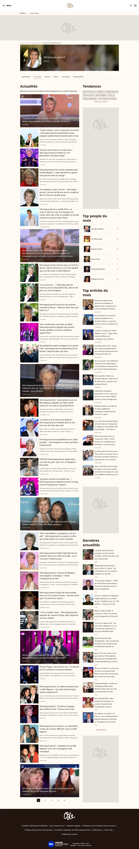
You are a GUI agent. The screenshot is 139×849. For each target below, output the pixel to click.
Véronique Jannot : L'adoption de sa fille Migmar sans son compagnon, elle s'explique (57, 748)
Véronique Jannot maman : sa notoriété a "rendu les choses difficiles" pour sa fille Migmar (58, 729)
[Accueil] (70, 6)
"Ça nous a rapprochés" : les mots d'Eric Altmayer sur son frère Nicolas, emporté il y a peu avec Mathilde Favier (105, 627)
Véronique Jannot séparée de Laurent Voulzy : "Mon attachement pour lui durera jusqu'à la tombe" (46, 656)
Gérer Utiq (108, 830)
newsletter (135, 5)
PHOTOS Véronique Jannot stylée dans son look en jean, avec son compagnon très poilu (57, 462)
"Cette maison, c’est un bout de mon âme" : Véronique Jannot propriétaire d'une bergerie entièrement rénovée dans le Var (59, 133)
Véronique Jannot (36, 43)
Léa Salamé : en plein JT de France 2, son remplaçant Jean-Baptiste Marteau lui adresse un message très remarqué (106, 717)
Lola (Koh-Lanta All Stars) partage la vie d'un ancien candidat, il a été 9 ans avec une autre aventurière (106, 554)
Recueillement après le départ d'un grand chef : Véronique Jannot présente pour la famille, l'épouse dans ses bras (58, 348)
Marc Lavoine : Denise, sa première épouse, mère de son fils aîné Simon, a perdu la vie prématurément (106, 380)
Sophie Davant (96, 249)
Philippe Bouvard (112, 92)
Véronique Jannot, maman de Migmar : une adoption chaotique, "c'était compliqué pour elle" (57, 575)
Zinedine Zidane (97, 229)
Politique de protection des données (39, 830)
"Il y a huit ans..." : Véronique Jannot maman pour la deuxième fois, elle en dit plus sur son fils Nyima (58, 287)
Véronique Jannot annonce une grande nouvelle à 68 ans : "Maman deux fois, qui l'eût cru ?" (58, 307)
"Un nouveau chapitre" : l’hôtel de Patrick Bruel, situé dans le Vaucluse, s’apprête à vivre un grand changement (106, 585)
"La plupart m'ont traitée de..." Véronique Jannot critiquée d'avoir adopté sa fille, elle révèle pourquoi (49, 523)
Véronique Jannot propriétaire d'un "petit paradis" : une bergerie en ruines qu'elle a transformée (58, 442)
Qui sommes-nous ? (57, 826)
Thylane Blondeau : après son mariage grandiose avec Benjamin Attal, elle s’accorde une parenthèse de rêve (105, 687)
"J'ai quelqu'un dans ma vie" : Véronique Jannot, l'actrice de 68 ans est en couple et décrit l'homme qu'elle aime (59, 192)
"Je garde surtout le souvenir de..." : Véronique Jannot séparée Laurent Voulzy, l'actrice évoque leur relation (58, 482)
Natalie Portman (97, 279)
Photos (47, 77)
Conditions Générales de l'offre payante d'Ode (72, 830)
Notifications (97, 830)
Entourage (65, 77)
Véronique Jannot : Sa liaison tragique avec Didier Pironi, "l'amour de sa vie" (56, 707)
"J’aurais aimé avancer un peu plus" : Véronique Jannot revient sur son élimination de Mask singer (56, 153)
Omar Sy (111, 95)
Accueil (22, 43)
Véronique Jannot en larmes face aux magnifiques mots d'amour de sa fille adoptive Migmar (48, 790)
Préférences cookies (69, 834)
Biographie (26, 77)
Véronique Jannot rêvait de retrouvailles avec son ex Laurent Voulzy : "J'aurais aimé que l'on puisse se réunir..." (59, 595)
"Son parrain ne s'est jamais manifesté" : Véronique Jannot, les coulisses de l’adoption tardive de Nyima (46, 120)
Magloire (100, 92)
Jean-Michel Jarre (89, 92)
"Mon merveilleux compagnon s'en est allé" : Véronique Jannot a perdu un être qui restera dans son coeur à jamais (57, 536)
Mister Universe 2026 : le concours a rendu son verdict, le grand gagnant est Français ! (106, 613)
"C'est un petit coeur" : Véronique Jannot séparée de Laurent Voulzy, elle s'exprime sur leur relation (58, 615)
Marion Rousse (88, 95)
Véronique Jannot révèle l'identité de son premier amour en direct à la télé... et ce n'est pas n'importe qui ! (58, 556)
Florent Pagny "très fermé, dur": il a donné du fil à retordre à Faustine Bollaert (59, 668)
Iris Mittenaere (97, 239)
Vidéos (55, 77)
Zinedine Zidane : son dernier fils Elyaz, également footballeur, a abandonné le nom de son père (105, 410)
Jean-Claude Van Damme (107, 99)
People (28, 43)
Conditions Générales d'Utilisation (34, 826)
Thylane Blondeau (98, 269)
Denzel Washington (90, 99)
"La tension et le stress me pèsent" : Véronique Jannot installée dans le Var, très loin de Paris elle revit (57, 422)
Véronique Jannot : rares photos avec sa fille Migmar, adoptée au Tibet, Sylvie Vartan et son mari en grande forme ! (58, 403)
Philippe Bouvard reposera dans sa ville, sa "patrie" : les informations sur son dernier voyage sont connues (105, 569)
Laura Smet (95, 259)
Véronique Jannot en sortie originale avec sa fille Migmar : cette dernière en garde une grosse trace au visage (58, 172)
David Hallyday (101, 95)
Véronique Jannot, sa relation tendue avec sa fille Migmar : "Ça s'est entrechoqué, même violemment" (58, 689)
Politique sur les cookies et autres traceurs (99, 826)
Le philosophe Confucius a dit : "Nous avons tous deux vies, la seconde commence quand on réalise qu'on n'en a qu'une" (106, 455)
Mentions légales (73, 826)
